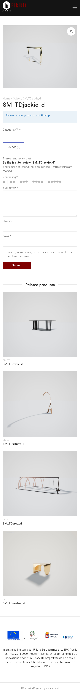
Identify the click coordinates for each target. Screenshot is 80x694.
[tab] (13, 147)
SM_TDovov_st (13, 364)
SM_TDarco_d (12, 523)
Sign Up (45, 115)
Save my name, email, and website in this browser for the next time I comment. (40, 254)
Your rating (10, 177)
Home (6, 98)
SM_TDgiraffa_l (13, 444)
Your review (10, 187)
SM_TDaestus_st (14, 603)
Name (7, 221)
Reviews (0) (13, 146)
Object (16, 98)
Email (7, 236)
